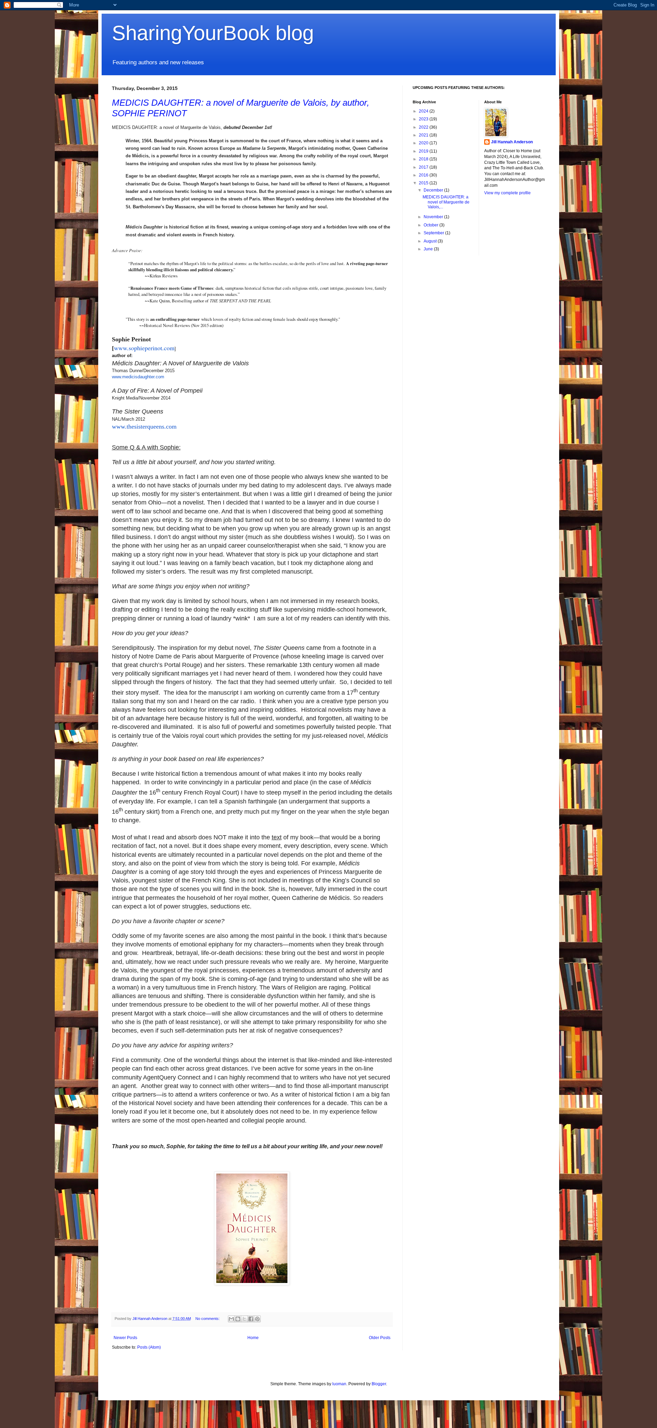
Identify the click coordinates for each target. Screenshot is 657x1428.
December (434, 190)
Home (253, 1337)
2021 (424, 135)
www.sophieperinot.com (144, 348)
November (434, 216)
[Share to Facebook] (250, 1318)
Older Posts (379, 1337)
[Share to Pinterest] (257, 1318)
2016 (424, 175)
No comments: (208, 1318)
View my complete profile (507, 193)
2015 (424, 183)
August (431, 241)
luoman (339, 1383)
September (434, 233)
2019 (424, 151)
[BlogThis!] (237, 1318)
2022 (424, 127)
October (431, 225)
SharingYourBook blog (213, 33)
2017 (424, 167)
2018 (424, 159)
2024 (424, 111)
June (429, 249)
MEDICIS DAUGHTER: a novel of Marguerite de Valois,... (446, 202)
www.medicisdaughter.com (138, 376)
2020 (424, 143)
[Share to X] (244, 1318)
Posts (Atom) (149, 1347)
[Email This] (231, 1318)
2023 (424, 119)
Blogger (379, 1383)
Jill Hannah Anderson (512, 142)
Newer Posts (125, 1337)
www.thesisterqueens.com (144, 426)
